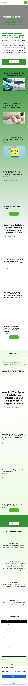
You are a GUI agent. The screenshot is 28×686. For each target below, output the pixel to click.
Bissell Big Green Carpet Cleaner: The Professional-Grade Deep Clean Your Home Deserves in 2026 (13, 329)
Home (11, 662)
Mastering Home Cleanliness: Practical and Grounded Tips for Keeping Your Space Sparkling (13, 173)
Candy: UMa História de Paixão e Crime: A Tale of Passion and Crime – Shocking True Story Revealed (13, 435)
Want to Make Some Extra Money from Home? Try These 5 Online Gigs (13, 370)
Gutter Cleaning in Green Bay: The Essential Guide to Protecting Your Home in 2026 (13, 261)
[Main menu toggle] (25, 2)
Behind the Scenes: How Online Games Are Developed (12, 505)
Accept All (14, 676)
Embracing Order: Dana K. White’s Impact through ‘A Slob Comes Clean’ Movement (13, 139)
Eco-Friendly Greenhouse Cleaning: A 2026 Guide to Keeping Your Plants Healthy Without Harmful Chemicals (13, 294)
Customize (14, 679)
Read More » (5, 108)
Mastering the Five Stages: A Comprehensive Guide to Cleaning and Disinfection (12, 105)
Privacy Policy (12, 664)
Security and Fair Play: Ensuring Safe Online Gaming (13, 470)
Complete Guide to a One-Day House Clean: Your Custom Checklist (13, 206)
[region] (14, 675)
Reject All (14, 683)
